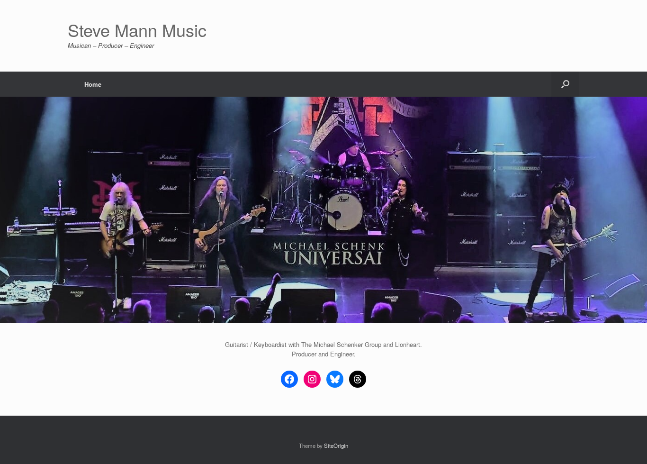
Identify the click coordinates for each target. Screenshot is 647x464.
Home (92, 84)
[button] (565, 84)
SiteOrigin (336, 445)
